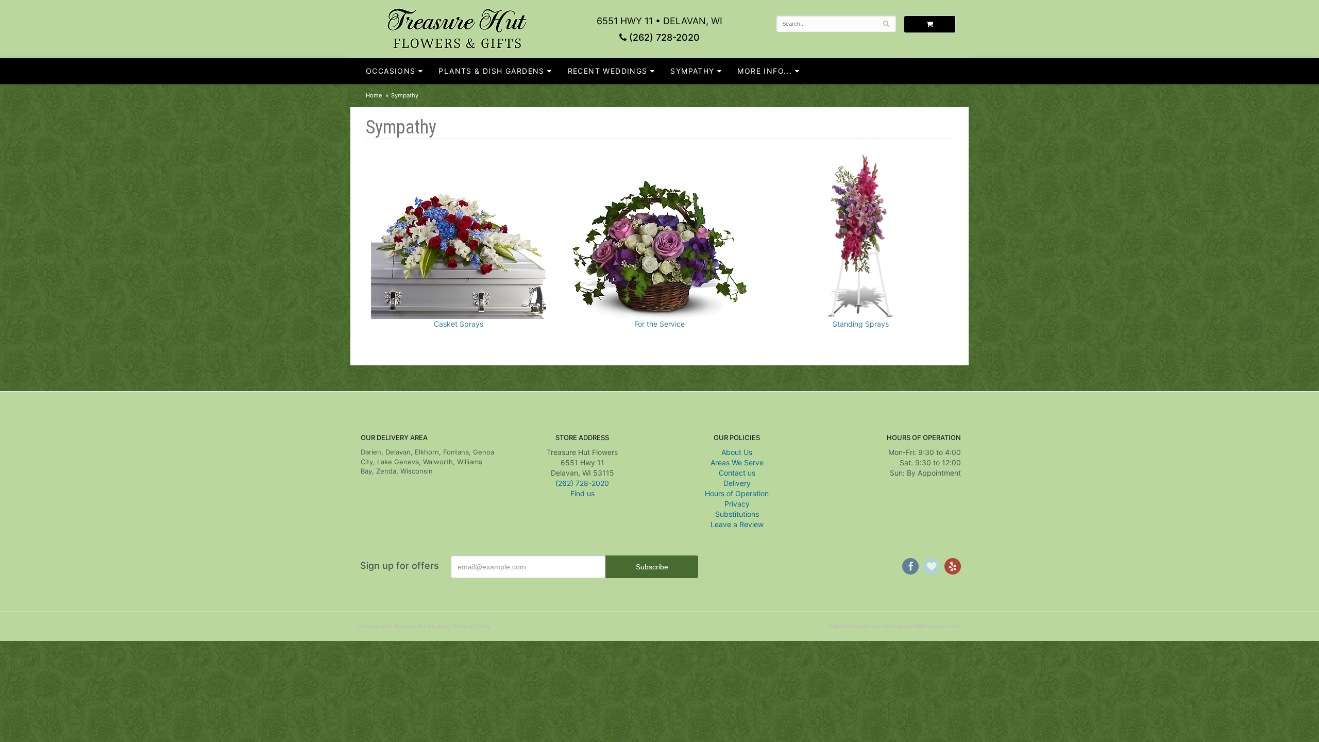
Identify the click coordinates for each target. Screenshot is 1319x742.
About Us (736, 452)
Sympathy (692, 70)
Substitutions (737, 514)
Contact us (737, 472)
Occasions (391, 70)
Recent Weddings (608, 70)
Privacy (737, 503)
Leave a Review (737, 524)
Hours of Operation (737, 493)
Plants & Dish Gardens (491, 70)
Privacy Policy (472, 626)
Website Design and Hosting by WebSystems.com (894, 626)
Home (374, 95)
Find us (582, 493)
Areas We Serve (737, 462)
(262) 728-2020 (663, 37)
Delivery (737, 483)
